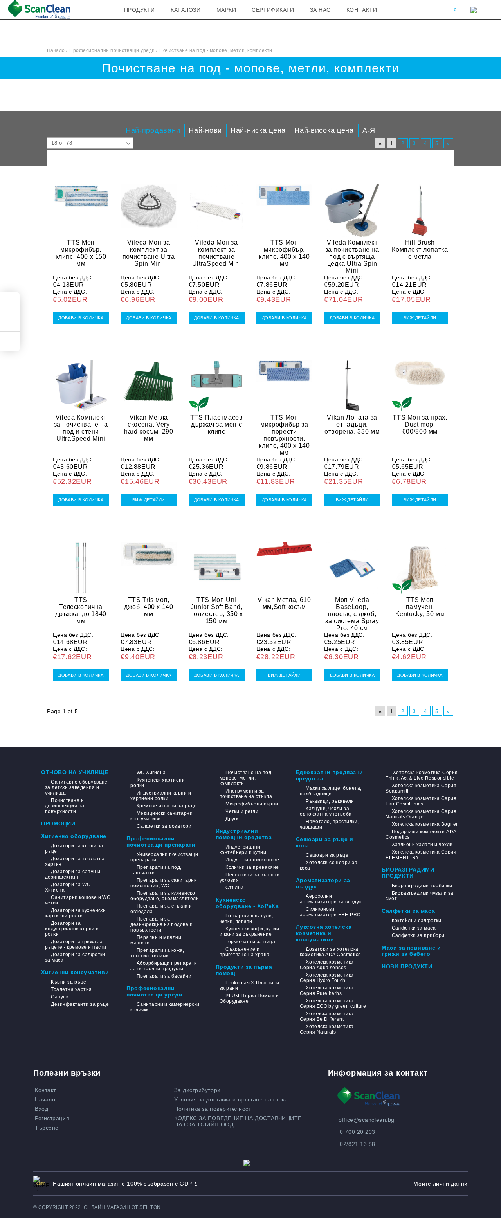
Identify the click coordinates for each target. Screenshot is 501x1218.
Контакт (45, 1090)
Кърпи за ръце (68, 982)
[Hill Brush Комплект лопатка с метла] (420, 206)
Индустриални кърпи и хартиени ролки (160, 795)
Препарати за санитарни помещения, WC (163, 882)
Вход (41, 1109)
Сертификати (273, 10)
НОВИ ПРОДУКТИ (407, 966)
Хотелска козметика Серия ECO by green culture (333, 1003)
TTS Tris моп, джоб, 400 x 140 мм (148, 606)
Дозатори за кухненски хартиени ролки (75, 913)
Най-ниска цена (258, 130)
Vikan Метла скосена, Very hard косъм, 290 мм (148, 428)
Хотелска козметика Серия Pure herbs (327, 990)
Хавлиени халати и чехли (422, 844)
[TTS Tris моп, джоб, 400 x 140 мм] (149, 563)
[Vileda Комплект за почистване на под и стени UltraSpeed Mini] (81, 381)
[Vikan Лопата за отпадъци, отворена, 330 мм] (352, 381)
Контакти (361, 10)
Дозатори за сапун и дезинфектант (73, 874)
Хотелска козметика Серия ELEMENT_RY (421, 854)
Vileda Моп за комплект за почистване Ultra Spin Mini (149, 253)
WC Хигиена (151, 772)
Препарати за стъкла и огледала (161, 908)
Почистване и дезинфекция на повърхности (65, 806)
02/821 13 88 (357, 1144)
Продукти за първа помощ (244, 970)
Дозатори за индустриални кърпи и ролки (72, 929)
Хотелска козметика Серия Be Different (327, 1016)
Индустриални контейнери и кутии (243, 849)
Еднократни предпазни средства (329, 775)
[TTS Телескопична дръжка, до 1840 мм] (81, 563)
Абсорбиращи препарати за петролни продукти (163, 965)
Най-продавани (153, 130)
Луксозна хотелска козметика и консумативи (324, 933)
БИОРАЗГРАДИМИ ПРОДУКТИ (408, 873)
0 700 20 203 (357, 1132)
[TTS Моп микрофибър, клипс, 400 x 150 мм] (81, 206)
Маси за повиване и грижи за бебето (411, 950)
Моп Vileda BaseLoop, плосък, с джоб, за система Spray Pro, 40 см (352, 613)
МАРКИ (226, 10)
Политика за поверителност (212, 1109)
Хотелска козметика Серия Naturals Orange (421, 814)
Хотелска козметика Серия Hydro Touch (327, 977)
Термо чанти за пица (250, 941)
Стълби (234, 887)
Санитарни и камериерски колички (164, 1007)
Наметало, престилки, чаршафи (329, 824)
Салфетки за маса (408, 911)
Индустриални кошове (252, 860)
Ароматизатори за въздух (323, 883)
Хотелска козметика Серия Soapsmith (421, 788)
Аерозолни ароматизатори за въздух (331, 899)
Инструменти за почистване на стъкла (246, 793)
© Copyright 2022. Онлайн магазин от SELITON (97, 1207)
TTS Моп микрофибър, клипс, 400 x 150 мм (81, 253)
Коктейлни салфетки (416, 920)
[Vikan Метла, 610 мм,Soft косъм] (284, 563)
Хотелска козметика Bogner (425, 824)
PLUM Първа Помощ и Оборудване (249, 998)
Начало (45, 1099)
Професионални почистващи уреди (154, 991)
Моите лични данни (440, 1183)
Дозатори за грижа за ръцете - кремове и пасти (75, 944)
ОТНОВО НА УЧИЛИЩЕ (74, 772)
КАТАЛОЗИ (185, 10)
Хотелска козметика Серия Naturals (327, 1029)
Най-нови (205, 130)
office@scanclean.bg (367, 1120)
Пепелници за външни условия (250, 877)
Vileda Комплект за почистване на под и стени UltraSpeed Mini (81, 428)
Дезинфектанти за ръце (80, 1004)
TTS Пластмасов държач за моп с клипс (216, 424)
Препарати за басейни (164, 976)
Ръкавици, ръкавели (330, 801)
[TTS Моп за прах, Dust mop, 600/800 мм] (420, 381)
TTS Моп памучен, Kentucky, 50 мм (420, 606)
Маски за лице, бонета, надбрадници (331, 791)
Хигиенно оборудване (73, 836)
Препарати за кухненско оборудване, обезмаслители (164, 895)
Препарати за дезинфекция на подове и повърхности (161, 924)
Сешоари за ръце (327, 855)
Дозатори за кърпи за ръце (74, 848)
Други (232, 819)
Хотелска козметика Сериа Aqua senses (327, 964)
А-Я (368, 130)
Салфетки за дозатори (164, 826)
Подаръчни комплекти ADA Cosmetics (421, 834)
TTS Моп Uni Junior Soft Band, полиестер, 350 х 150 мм (216, 610)
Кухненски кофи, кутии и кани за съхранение (249, 931)
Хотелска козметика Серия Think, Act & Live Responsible (422, 775)
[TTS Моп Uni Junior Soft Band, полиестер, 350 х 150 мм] (217, 563)
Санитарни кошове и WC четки (77, 900)
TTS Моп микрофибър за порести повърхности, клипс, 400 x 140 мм (284, 435)
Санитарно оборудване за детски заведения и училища (76, 787)
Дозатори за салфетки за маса (75, 957)
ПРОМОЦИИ (58, 823)
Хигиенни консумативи (75, 972)
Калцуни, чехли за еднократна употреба (326, 811)
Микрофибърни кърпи (251, 804)
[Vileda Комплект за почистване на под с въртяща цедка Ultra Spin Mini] (352, 206)
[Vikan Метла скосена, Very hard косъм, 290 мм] (149, 381)
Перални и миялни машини (155, 940)
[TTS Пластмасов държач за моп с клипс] (217, 381)
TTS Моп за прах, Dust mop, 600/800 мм (420, 424)
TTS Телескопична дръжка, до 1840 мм (80, 610)
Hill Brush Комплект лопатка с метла (420, 249)
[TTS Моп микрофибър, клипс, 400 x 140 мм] (284, 206)
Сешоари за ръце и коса (324, 842)
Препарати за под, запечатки (156, 870)
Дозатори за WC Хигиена (67, 887)
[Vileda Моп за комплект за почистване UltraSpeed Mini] (217, 206)
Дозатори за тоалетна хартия (75, 861)
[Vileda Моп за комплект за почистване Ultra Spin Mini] (149, 206)
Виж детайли (420, 317)
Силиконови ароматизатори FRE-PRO (330, 911)
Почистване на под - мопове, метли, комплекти (247, 778)
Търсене (47, 1127)
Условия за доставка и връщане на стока (231, 1099)
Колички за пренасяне (252, 867)
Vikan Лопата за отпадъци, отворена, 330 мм (352, 424)
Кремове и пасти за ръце (166, 806)
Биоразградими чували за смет (419, 895)
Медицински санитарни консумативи (161, 816)
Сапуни (60, 997)
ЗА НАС (320, 10)
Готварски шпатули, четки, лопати (246, 918)
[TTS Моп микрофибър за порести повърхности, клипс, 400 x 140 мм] (284, 381)
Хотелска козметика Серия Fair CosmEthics (421, 801)
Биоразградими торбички (422, 885)
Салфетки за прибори (418, 935)
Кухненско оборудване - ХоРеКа (247, 903)
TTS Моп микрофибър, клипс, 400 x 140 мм (284, 253)
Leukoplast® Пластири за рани (249, 985)
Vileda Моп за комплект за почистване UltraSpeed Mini (216, 253)
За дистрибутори (197, 1090)
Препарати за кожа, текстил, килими (157, 953)
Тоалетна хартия (71, 989)
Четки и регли (241, 811)
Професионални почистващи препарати (160, 841)
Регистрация (52, 1118)
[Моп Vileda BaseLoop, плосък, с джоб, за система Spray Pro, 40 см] (352, 563)
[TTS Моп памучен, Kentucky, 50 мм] (420, 563)
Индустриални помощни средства (244, 834)
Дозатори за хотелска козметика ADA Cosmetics (330, 951)
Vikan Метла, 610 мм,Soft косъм (284, 603)
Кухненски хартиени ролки (157, 782)
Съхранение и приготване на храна (245, 951)
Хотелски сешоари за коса (329, 865)
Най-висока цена (324, 130)
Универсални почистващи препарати (164, 857)
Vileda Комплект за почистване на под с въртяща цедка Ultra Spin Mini (352, 256)
